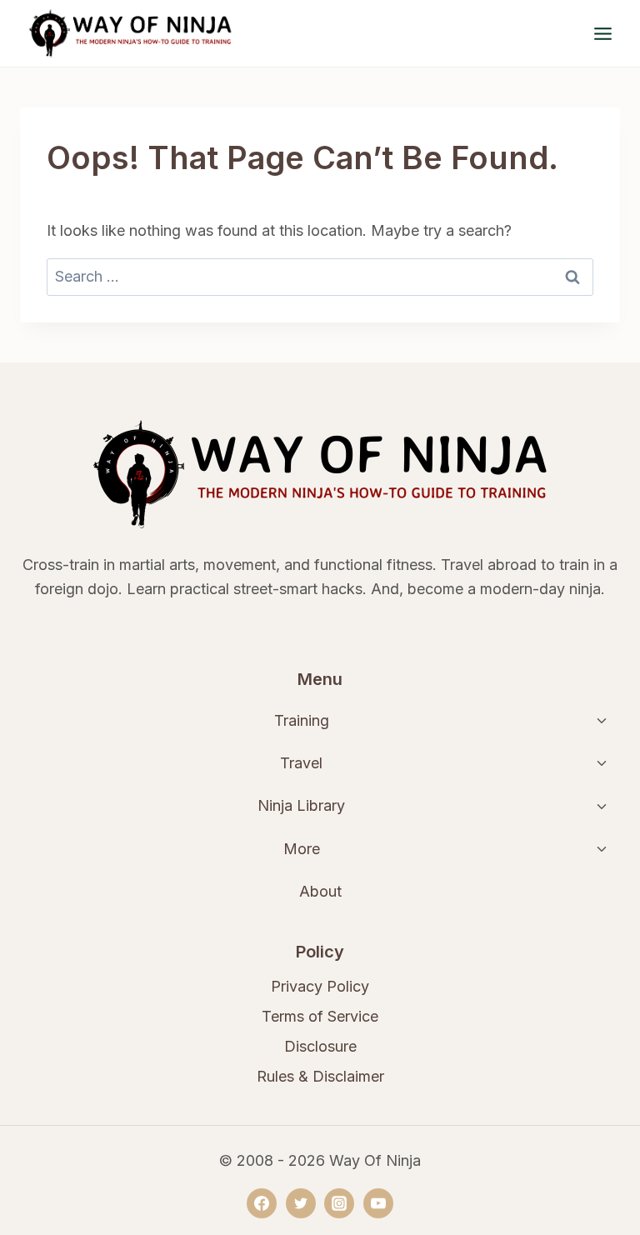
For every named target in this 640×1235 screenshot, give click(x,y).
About (320, 891)
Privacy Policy (320, 986)
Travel (301, 763)
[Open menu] (602, 33)
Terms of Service (320, 1016)
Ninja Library (301, 805)
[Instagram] (339, 1203)
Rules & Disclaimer (320, 1076)
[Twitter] (301, 1203)
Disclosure (320, 1046)
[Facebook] (262, 1203)
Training (301, 720)
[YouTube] (378, 1203)
